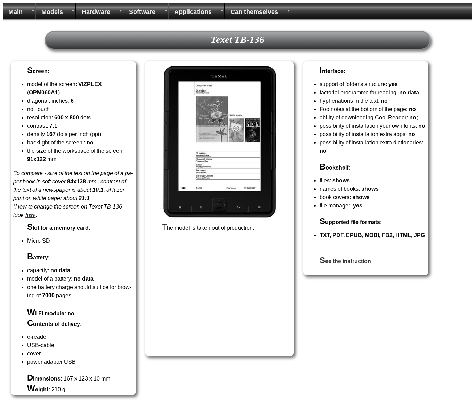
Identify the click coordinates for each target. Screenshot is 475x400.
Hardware (96, 11)
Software (142, 11)
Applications (193, 11)
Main (15, 11)
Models (52, 11)
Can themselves (254, 11)
